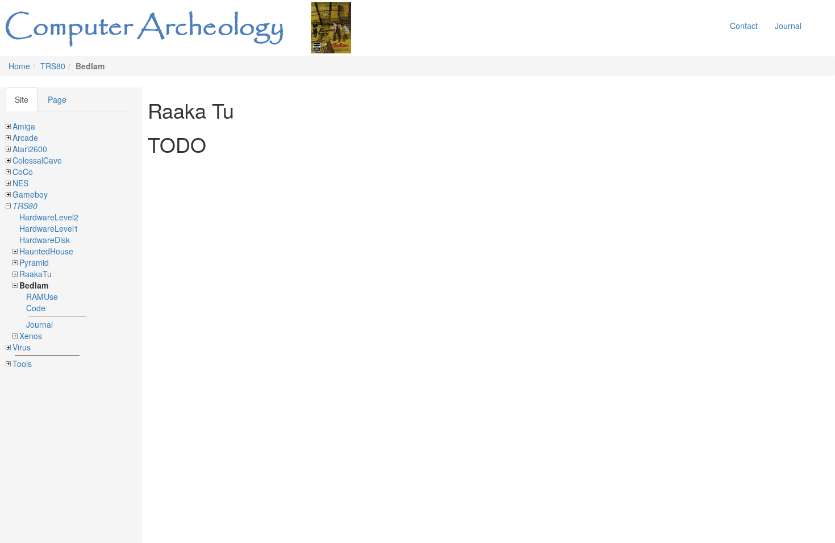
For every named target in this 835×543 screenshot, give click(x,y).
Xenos (30, 335)
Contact (744, 25)
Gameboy (30, 194)
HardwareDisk (44, 239)
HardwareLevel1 (48, 228)
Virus (21, 347)
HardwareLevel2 (48, 217)
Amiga (23, 126)
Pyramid (34, 262)
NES (20, 183)
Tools (22, 363)
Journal (788, 25)
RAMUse (42, 296)
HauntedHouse (46, 251)
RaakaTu (35, 273)
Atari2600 (29, 148)
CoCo (22, 171)
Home (19, 66)
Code (35, 308)
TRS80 (52, 66)
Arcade (25, 137)
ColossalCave (37, 160)
